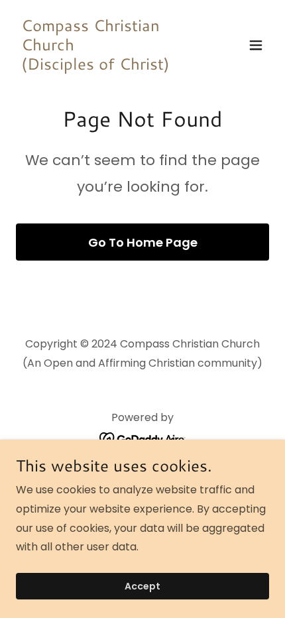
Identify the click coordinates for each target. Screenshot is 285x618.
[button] (256, 45)
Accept (142, 586)
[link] (104, 66)
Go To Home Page (143, 242)
